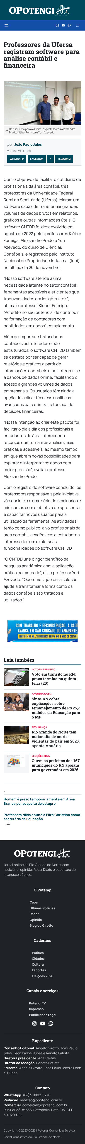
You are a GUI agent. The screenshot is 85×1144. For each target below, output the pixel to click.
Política (38, 953)
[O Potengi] (39, 10)
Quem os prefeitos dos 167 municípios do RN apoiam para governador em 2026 (56, 765)
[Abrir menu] (6, 25)
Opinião (36, 920)
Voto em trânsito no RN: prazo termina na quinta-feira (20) (55, 679)
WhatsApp (17, 158)
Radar (34, 914)
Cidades (38, 959)
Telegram (64, 158)
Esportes (39, 970)
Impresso (36, 1009)
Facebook (36, 158)
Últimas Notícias (42, 908)
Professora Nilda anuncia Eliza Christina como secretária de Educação (42, 817)
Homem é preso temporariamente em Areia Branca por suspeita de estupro (39, 801)
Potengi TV (37, 1003)
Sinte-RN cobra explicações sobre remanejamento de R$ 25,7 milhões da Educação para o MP (56, 708)
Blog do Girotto (41, 925)
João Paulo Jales (28, 144)
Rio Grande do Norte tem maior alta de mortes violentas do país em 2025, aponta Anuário (56, 738)
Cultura (38, 964)
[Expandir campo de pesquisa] (77, 25)
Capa (34, 902)
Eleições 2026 (42, 976)
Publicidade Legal (42, 1015)
